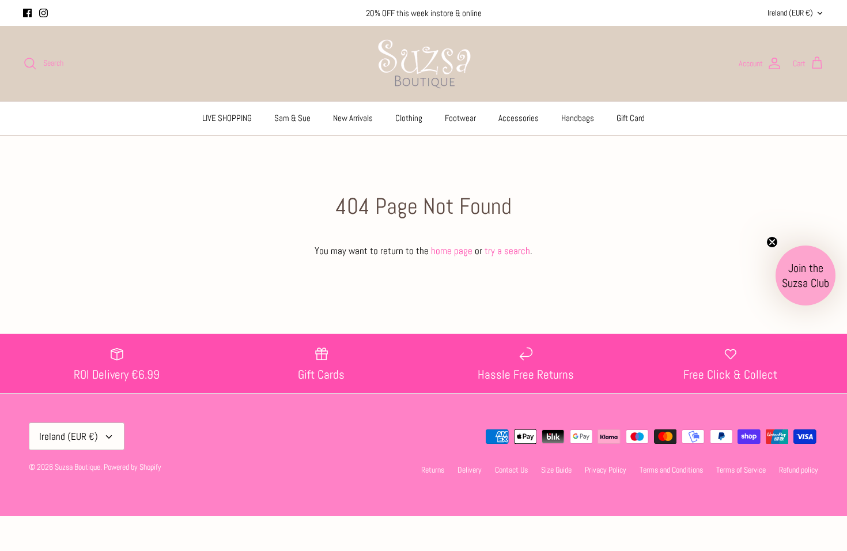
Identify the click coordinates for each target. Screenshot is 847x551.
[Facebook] (27, 13)
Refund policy (798, 470)
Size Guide (556, 470)
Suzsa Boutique (77, 467)
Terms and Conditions (671, 470)
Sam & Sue (292, 117)
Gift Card (631, 117)
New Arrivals (353, 117)
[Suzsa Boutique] (423, 63)
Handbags (577, 117)
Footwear (460, 117)
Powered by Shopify (132, 467)
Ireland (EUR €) (790, 12)
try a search (507, 250)
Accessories (518, 117)
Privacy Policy (605, 470)
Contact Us (511, 470)
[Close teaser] (772, 242)
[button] (805, 275)
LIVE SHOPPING (227, 117)
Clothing (408, 117)
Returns (432, 470)
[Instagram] (43, 13)
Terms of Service (741, 470)
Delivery (469, 470)
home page (451, 250)
